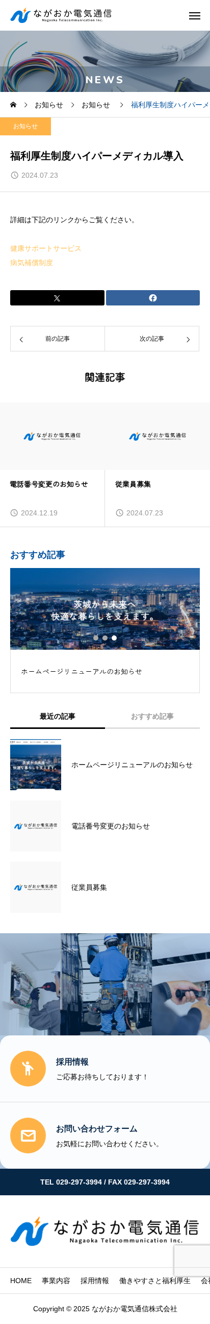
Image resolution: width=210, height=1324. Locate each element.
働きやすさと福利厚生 (155, 1280)
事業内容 (56, 1280)
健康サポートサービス (46, 248)
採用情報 (95, 1280)
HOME (21, 1280)
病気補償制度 (31, 262)
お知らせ (25, 126)
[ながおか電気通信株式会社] (61, 15)
